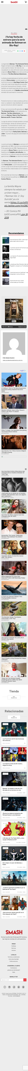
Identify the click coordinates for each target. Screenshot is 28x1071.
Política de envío (14, 961)
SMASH (14, 943)
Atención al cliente (13, 965)
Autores (14, 950)
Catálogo (13, 946)
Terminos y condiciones (14, 957)
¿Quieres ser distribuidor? (13, 970)
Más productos (14, 697)
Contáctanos (13, 968)
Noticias (13, 948)
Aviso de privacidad (14, 959)
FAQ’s (13, 972)
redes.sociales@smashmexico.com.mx (12, 360)
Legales (13, 954)
